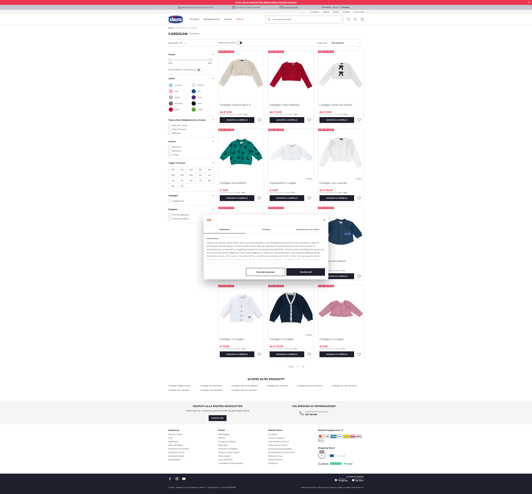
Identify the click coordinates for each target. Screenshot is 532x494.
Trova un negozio (276, 438)
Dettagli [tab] (266, 229)
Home (171, 28)
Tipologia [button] (173, 195)
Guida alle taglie (176, 456)
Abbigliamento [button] (211, 19)
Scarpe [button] (228, 19)
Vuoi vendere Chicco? (278, 441)
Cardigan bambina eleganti (245, 385)
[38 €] (210, 60)
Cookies (347, 487)
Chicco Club (359, 12)
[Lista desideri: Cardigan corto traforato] (309, 120)
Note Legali (323, 487)
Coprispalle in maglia (283, 183)
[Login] (355, 19)
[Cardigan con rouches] (341, 154)
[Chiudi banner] (324, 220)
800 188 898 (311, 414)
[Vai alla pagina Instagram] (177, 479)
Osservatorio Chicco (278, 445)
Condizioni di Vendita (178, 449)
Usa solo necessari (265, 272)
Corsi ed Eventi (225, 459)
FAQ (170, 438)
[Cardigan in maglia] (241, 310)
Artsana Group (275, 456)
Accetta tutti (306, 272)
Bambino (176, 151)
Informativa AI (358, 487)
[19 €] (169, 60)
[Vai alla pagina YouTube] (184, 479)
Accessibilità (174, 459)
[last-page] (302, 366)
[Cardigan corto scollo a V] (241, 76)
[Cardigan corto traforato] (291, 76)
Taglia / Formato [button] (176, 163)
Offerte (221, 438)
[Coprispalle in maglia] (291, 154)
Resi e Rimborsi (175, 445)
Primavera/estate (180, 214)
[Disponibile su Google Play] (341, 480)
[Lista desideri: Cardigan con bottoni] (259, 198)
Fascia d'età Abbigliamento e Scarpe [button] (187, 120)
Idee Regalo (224, 434)
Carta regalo (224, 456)
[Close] (529, 2)
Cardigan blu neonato (178, 390)
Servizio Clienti (175, 434)
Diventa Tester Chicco (228, 452)
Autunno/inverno (180, 218)
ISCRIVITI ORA (217, 418)
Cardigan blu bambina (277, 385)
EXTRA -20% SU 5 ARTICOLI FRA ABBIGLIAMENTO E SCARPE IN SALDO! (266, 2)
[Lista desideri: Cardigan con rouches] (359, 198)
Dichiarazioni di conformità (281, 452)
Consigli (346, 12)
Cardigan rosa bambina (211, 390)
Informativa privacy (309, 487)
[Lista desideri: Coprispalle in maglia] (309, 198)
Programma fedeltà (227, 449)
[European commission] (336, 455)
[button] (192, 43)
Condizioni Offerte (227, 441)
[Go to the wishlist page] (348, 19)
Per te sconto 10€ (290, 7)
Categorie (273, 463)
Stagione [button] (172, 209)
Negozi (326, 12)
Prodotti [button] (194, 19)
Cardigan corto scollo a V (235, 104)
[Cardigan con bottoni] (241, 154)
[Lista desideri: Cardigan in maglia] (259, 354)
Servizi (336, 12)
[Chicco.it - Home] (175, 19)
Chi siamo (315, 12)
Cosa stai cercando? (282, 19)
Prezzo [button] (171, 54)
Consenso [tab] (224, 229)
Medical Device (275, 459)
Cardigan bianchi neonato (244, 390)
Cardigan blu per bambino (344, 385)
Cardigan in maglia (232, 339)
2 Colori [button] (309, 179)
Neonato (176, 133)
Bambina (176, 147)
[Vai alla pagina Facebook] (170, 479)
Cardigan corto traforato (284, 104)
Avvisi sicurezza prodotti (280, 449)
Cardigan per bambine (211, 385)
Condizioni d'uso (176, 452)
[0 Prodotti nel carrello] (361, 22)
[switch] (239, 43)
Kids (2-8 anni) (179, 129)
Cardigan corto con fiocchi (335, 104)
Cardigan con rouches (333, 183)
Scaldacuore (178, 201)
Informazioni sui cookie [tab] (307, 229)
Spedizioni (173, 441)
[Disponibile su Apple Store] (358, 480)
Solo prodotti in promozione (182, 69)
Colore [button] (171, 78)
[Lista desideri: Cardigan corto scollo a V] (259, 120)
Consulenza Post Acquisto (230, 463)
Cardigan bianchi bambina (310, 385)
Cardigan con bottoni (233, 183)
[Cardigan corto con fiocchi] (341, 76)
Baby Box (222, 445)
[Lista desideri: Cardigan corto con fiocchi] (359, 120)
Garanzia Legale (335, 487)
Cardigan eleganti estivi (179, 385)
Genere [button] (172, 141)
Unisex (175, 154)
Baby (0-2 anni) (179, 125)
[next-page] (296, 366)
